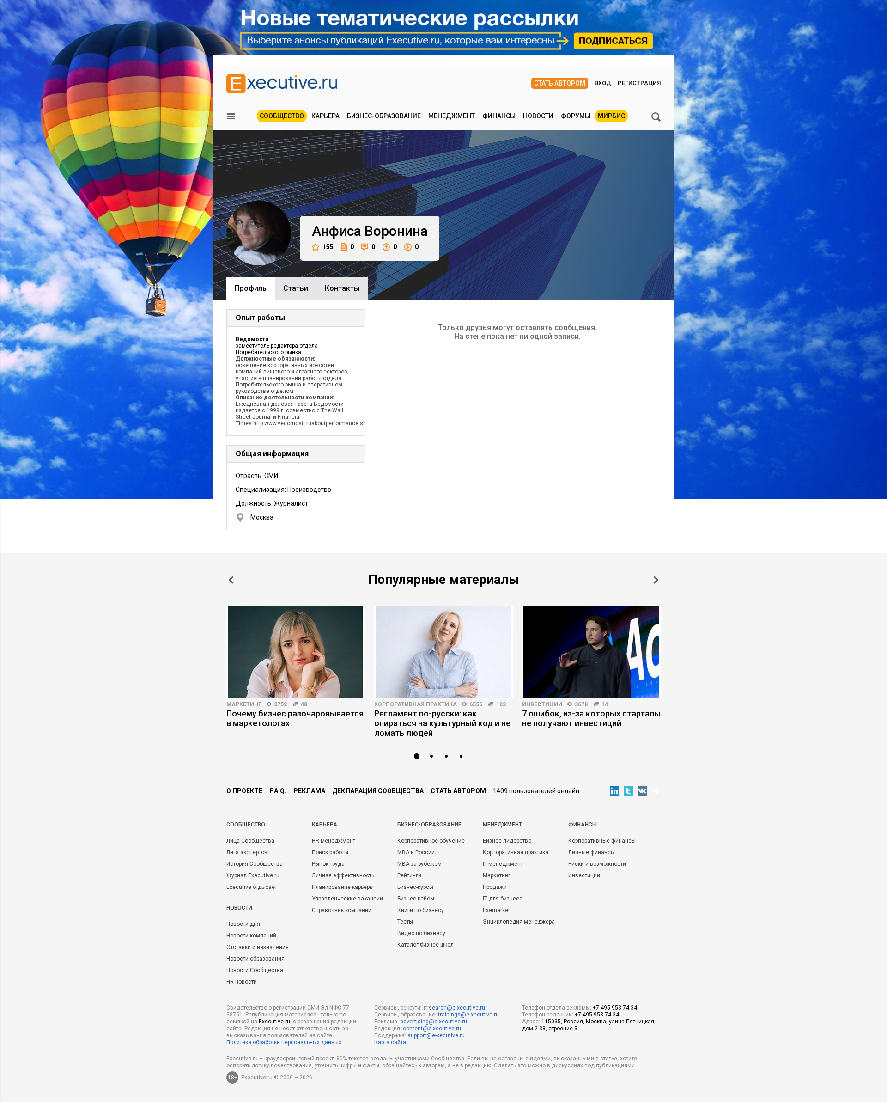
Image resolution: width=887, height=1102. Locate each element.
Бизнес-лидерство (507, 841)
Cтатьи (295, 288)
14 (604, 704)
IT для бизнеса (502, 898)
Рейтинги (409, 875)
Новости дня (243, 924)
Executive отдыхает (251, 887)
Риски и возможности (597, 864)
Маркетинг (243, 704)
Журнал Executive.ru (252, 875)
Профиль (251, 288)
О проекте (244, 791)
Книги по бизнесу (420, 910)
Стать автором (559, 83)
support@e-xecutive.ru (436, 1035)
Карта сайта (390, 1042)
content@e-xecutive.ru (432, 1028)
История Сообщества (254, 864)
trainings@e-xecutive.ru (468, 1014)
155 (328, 247)
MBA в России (416, 852)
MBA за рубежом (419, 864)
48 (304, 704)
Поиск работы (330, 852)
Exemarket (496, 910)
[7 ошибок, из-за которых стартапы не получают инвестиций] (591, 652)
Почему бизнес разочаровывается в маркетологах (295, 718)
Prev (231, 579)
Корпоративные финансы (602, 841)
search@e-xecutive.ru (457, 1007)
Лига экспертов (246, 852)
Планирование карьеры (343, 887)
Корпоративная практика (415, 704)
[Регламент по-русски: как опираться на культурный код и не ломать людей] (443, 652)
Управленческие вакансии (347, 898)
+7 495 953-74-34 (615, 1007)
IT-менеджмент (503, 864)
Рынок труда (328, 864)
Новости (538, 116)
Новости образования (255, 958)
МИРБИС (611, 116)
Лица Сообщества (250, 841)
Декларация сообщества (378, 791)
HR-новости (241, 982)
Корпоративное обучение (431, 841)
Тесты (405, 921)
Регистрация (639, 83)
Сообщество (282, 116)
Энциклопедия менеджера (519, 921)
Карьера (325, 116)
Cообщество (245, 824)
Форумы (575, 116)
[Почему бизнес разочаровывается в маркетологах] (295, 652)
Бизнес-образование (384, 116)
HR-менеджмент (333, 841)
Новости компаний (251, 935)
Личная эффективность (343, 875)
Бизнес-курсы (415, 887)
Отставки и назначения (257, 947)
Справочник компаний (341, 910)
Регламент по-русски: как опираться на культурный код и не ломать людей (442, 723)
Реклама (309, 791)
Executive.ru (274, 1021)
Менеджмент (451, 116)
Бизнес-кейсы (415, 898)
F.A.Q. (277, 791)
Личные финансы (591, 852)
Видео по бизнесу (421, 933)
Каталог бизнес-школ (425, 945)
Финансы (499, 116)
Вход (603, 83)
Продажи (495, 887)
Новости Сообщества (254, 970)
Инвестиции (542, 704)
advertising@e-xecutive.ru (433, 1021)
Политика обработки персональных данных (283, 1042)
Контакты (342, 288)
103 (501, 704)
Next (656, 579)
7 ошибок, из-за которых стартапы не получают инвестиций (591, 718)
